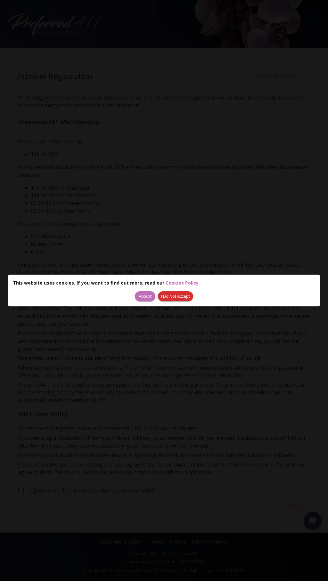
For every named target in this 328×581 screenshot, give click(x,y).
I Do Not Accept (175, 296)
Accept (145, 296)
